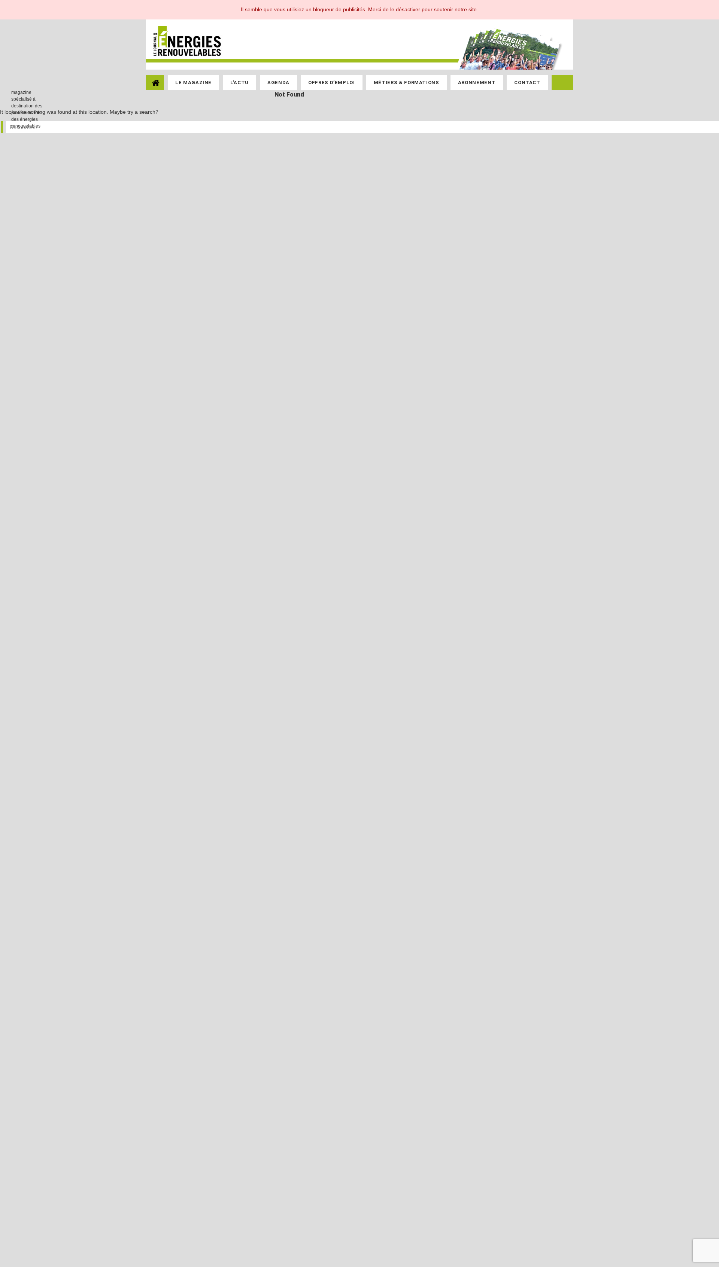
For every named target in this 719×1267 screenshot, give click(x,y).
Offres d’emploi (331, 82)
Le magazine (193, 82)
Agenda (278, 82)
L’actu (239, 82)
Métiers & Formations (406, 82)
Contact (527, 82)
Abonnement (477, 82)
